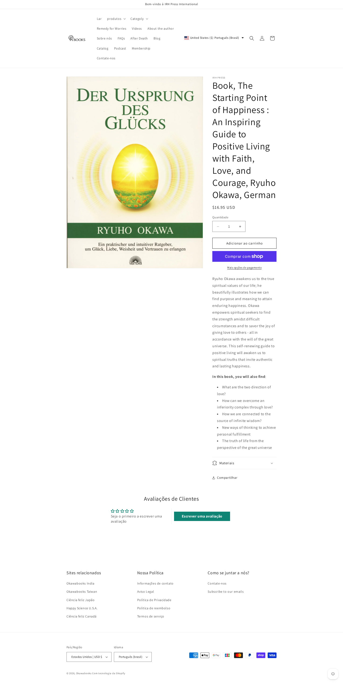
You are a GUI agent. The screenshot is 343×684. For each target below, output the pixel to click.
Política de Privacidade (154, 600)
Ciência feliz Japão (80, 600)
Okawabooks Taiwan (81, 592)
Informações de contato (155, 583)
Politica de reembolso (154, 608)
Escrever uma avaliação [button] (202, 516)
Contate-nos (217, 583)
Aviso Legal (145, 592)
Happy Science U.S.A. (82, 608)
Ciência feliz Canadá (81, 616)
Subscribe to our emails (226, 592)
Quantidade (220, 217)
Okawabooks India (80, 583)
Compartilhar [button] (227, 478)
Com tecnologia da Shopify (108, 673)
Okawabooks (84, 673)
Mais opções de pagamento (244, 267)
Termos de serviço (150, 616)
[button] (116, 19)
